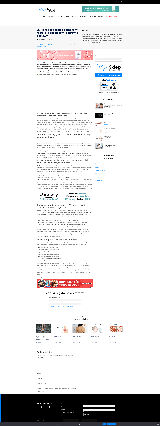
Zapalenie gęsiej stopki (109, 128)
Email (84, 408)
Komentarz (40, 357)
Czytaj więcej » (107, 109)
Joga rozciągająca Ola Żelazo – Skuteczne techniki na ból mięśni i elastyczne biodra (102, 38)
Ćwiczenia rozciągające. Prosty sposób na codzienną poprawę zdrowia (100, 36)
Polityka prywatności (112, 424)
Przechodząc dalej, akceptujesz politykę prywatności (62, 306)
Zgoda (104, 424)
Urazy (58, 16)
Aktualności (108, 99)
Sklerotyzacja (112, 336)
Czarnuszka (98, 177)
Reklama (56, 1)
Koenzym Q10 (99, 180)
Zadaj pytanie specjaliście (65, 1)
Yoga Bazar (73, 72)
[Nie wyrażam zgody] (158, 424)
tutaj (77, 70)
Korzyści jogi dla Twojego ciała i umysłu (92, 42)
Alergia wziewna (58, 336)
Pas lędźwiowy (108, 136)
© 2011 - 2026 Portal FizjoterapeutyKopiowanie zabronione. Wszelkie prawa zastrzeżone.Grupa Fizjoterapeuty (46, 422)
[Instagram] (118, 2)
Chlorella (97, 167)
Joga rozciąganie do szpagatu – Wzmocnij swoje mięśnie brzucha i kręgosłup (102, 40)
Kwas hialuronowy (100, 170)
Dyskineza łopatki (76, 336)
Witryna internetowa (41, 383)
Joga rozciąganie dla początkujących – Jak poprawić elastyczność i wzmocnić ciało (102, 34)
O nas (52, 1)
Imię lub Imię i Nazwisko (88, 404)
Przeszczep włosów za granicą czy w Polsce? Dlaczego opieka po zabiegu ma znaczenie (113, 105)
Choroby (44, 16)
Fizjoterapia (51, 16)
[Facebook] (116, 2)
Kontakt (47, 1)
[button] (121, 30)
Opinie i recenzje (65, 16)
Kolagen (97, 174)
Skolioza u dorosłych (109, 113)
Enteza (106, 121)
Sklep (89, 16)
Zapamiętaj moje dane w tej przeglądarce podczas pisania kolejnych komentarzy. (57, 388)
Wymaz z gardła (95, 336)
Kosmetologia (74, 16)
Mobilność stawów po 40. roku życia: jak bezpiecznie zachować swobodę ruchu (42, 338)
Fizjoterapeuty (44, 403)
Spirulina (97, 164)
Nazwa (39, 373)
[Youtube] (120, 2)
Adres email (40, 378)
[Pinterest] (122, 2)
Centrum (94, 16)
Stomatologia (83, 16)
